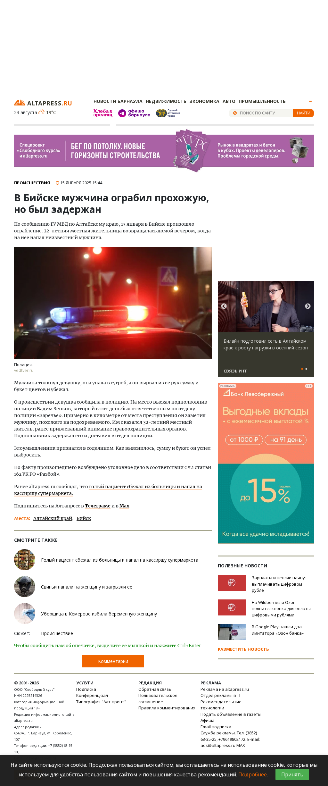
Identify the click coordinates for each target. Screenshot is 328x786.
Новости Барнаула (118, 101)
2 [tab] (306, 369)
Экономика (204, 101)
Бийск (84, 518)
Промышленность (262, 101)
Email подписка (216, 727)
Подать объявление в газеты (231, 714)
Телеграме (98, 506)
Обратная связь (154, 689)
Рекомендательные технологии (221, 705)
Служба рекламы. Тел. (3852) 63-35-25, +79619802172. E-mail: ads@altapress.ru (230, 739)
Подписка (86, 689)
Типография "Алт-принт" (101, 702)
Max (124, 506)
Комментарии (113, 661)
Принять (292, 774)
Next (308, 306)
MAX (240, 745)
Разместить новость (243, 649)
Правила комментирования (166, 708)
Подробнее (252, 774)
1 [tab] (302, 369)
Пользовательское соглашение (157, 698)
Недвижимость (166, 101)
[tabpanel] (266, 332)
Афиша (208, 720)
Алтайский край (52, 518)
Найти (303, 113)
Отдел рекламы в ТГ (221, 695)
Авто (229, 101)
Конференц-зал (92, 695)
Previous (224, 306)
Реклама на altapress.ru (225, 689)
